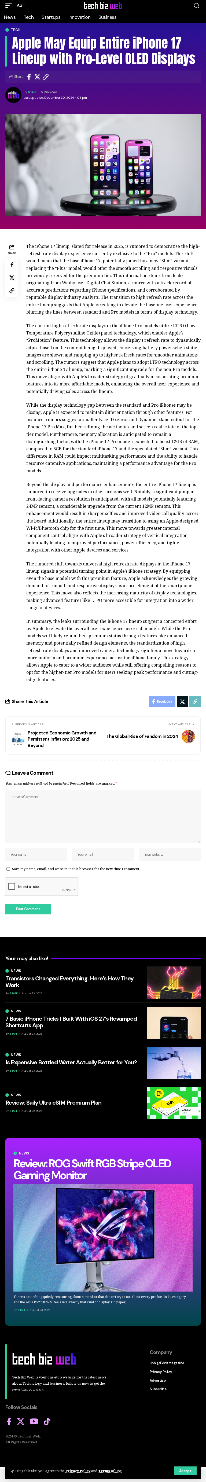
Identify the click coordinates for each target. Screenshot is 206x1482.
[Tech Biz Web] (103, 5)
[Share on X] (37, 76)
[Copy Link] (45, 76)
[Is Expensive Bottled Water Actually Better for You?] (174, 1063)
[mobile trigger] (9, 5)
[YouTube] (34, 1421)
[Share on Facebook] (29, 76)
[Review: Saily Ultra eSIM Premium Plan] (174, 1103)
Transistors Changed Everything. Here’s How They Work (69, 981)
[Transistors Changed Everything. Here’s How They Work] (174, 982)
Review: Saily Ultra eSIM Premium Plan (53, 1102)
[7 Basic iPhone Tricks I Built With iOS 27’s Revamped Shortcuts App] (174, 1023)
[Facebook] (9, 1421)
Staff (32, 92)
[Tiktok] (47, 1421)
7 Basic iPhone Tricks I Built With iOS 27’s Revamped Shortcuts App (71, 1022)
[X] (21, 1421)
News (24, 1153)
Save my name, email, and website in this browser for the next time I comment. (76, 868)
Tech (15, 30)
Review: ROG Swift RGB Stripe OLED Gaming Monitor (91, 1169)
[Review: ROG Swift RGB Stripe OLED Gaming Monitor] (103, 1238)
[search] (197, 5)
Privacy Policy (77, 1470)
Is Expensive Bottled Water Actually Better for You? (71, 1062)
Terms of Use (110, 1470)
